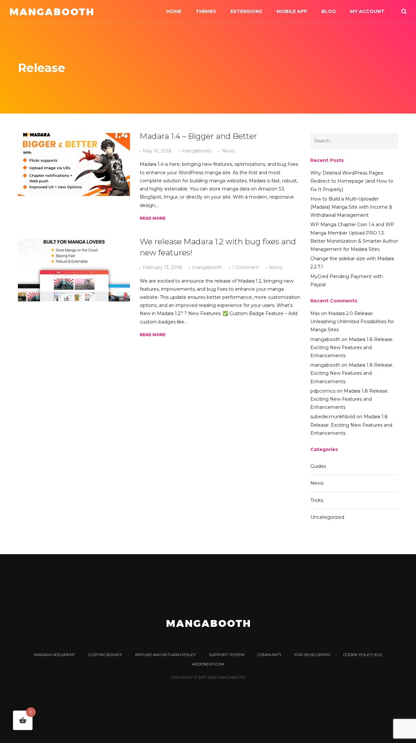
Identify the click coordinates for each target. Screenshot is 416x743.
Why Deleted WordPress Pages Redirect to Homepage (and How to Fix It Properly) (351, 181)
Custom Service (105, 654)
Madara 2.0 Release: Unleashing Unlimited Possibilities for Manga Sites (352, 322)
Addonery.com (208, 664)
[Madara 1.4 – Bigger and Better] (74, 164)
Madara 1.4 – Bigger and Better (198, 136)
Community (269, 654)
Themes (206, 11)
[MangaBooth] (51, 11)
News (228, 151)
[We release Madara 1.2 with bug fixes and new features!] (74, 269)
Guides (318, 466)
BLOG (328, 11)
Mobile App (292, 11)
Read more (152, 218)
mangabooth (197, 151)
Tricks (316, 500)
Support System (226, 654)
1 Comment (245, 267)
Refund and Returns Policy (165, 654)
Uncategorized (327, 517)
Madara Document (54, 654)
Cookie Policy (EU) (362, 654)
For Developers (312, 654)
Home (173, 11)
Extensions (246, 11)
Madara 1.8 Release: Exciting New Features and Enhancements (351, 347)
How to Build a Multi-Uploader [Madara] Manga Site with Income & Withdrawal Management (351, 207)
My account (367, 11)
